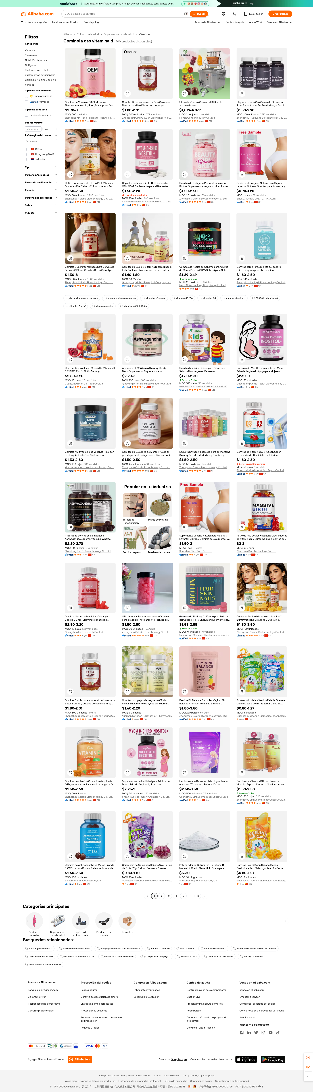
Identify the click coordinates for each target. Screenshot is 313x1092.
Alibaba (67, 34)
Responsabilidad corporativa (44, 1003)
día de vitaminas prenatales (83, 298)
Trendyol (195, 1075)
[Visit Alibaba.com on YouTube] (270, 1032)
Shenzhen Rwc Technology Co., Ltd (256, 551)
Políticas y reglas (90, 1027)
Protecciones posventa (94, 1010)
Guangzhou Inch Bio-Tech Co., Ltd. (84, 383)
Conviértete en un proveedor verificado (261, 1010)
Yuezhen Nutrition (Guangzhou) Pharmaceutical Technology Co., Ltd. (147, 715)
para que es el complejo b (157, 956)
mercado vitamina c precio (122, 298)
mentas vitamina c (235, 298)
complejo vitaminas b (215, 948)
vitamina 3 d (209, 298)
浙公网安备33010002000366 (216, 1086)
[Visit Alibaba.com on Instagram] (263, 1032)
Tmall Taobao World (139, 1075)
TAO (184, 1075)
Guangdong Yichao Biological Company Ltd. (146, 282)
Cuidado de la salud (88, 34)
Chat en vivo (194, 996)
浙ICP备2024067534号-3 (249, 1086)
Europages (209, 1075)
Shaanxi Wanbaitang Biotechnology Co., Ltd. (146, 201)
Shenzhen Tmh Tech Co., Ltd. (195, 551)
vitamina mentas (104, 306)
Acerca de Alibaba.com (41, 982)
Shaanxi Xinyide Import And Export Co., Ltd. (260, 470)
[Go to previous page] (147, 896)
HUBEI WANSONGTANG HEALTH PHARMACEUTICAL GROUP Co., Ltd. (204, 386)
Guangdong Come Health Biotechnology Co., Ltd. (262, 383)
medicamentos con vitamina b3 (45, 964)
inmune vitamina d (160, 948)
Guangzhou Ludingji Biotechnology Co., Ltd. (261, 282)
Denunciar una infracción (201, 1027)
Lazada (156, 1075)
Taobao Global (171, 1075)
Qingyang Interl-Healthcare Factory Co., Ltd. (146, 383)
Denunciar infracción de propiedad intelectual (206, 1019)
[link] (308, 1057)
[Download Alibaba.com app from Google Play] (273, 1059)
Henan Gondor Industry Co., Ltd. (197, 117)
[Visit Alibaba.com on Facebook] (241, 1032)
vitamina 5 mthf (77, 306)
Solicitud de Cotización (146, 996)
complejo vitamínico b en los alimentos (120, 948)
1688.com (119, 1075)
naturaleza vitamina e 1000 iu (78, 956)
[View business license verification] (189, 1086)
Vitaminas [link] (144, 34)
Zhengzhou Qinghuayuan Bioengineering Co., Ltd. (147, 117)
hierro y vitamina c (253, 956)
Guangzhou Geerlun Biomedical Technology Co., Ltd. (262, 715)
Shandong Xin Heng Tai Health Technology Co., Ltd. (90, 117)
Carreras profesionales (41, 1010)
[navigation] (41, 465)
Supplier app (179, 1059)
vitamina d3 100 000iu (135, 306)
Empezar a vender (249, 996)
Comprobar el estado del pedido (257, 1003)
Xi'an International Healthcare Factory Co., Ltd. (90, 467)
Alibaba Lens (45, 1059)
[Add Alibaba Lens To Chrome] (80, 1059)
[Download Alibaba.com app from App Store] (246, 1059)
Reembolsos (194, 1010)
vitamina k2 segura (156, 298)
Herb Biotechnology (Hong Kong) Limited (202, 285)
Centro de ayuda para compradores (206, 989)
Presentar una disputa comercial (205, 1003)
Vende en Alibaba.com (251, 989)
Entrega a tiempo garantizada (97, 1003)
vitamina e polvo (189, 956)
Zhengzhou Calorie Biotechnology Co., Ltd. (89, 198)
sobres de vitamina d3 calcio (118, 956)
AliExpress (105, 1075)
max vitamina (187, 948)
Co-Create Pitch (37, 996)
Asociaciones (247, 1017)
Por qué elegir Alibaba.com (43, 989)
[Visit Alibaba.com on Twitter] (256, 1032)
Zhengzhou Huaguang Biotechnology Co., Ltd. (262, 117)
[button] (186, 14)
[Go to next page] (205, 896)
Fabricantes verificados (147, 989)
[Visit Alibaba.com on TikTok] (278, 1032)
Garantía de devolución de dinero (99, 996)
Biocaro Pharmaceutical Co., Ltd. (83, 880)
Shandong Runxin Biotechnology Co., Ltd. (88, 551)
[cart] (235, 14)
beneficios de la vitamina (220, 956)
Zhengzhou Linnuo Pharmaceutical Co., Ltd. (261, 799)
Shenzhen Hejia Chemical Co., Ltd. (198, 880)
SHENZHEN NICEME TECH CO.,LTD (256, 198)
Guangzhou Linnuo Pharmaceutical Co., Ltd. (203, 796)
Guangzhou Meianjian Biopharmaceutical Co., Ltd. (204, 635)
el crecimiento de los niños (76, 948)
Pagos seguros (89, 989)
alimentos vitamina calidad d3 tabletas (256, 948)
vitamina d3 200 (184, 298)
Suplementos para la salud (118, 34)
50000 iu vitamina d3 (267, 298)
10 (198, 896)
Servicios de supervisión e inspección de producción (102, 1019)
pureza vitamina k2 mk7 (41, 956)
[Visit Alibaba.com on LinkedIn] (249, 1032)
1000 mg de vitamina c (40, 948)
